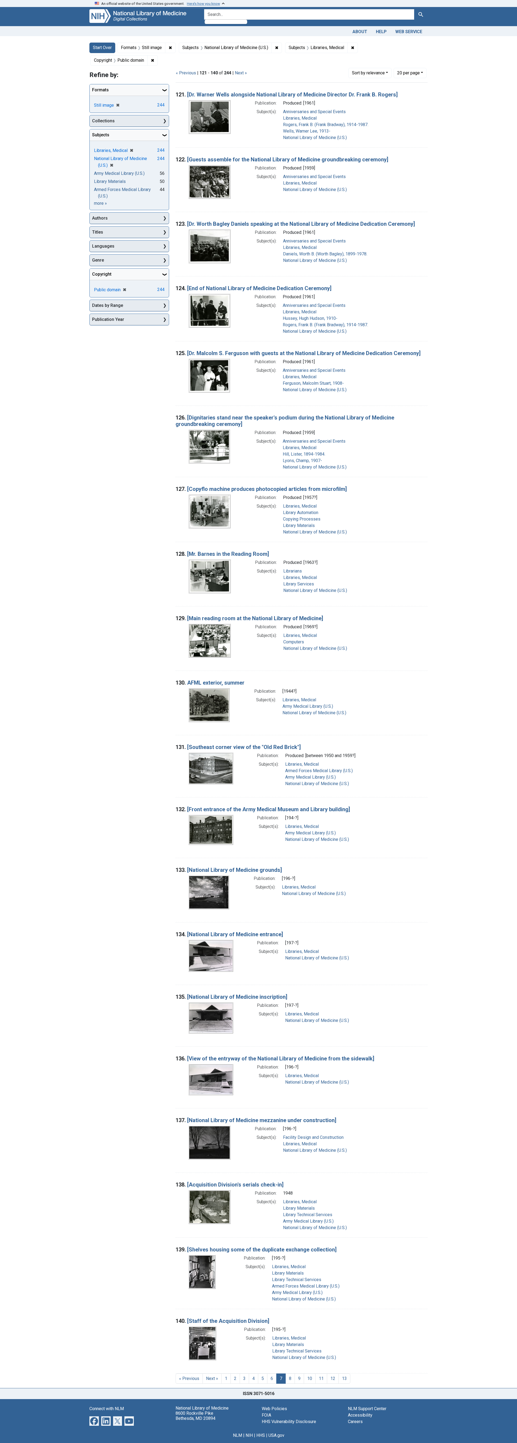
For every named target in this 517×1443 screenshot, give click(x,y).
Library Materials (299, 525)
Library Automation (300, 512)
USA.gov (276, 1435)
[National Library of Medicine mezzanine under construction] (261, 1120)
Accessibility (360, 1415)
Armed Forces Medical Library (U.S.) (319, 770)
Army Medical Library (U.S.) (307, 706)
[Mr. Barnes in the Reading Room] (228, 554)
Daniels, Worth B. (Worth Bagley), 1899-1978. (325, 253)
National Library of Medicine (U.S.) (315, 137)
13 (344, 1378)
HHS (260, 1435)
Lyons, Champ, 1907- (302, 460)
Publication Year (108, 319)
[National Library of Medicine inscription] (237, 997)
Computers (293, 641)
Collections (103, 120)
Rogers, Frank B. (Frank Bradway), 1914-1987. (325, 124)
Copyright (101, 274)
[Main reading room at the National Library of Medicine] (255, 618)
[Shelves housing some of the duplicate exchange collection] (262, 1249)
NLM (237, 1435)
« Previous (186, 72)
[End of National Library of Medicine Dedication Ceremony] (259, 288)
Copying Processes (301, 519)
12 (332, 1378)
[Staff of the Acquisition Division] (228, 1321)
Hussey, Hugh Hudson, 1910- (310, 318)
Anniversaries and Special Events (314, 111)
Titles (97, 232)
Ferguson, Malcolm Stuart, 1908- (313, 383)
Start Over (102, 47)
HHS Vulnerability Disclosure (289, 1421)
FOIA (266, 1415)
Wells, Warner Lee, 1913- (306, 131)
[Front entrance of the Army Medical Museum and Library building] (268, 809)
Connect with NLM (106, 1408)
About (359, 31)
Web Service (408, 31)
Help (381, 31)
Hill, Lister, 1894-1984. (304, 454)
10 (309, 1378)
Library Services (298, 584)
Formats (100, 89)
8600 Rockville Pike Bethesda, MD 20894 (195, 1416)
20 (408, 72)
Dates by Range (107, 305)
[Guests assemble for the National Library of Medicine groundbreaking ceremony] (287, 159)
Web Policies (274, 1408)
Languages (103, 246)
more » (100, 203)
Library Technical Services (307, 1214)
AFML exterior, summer (215, 682)
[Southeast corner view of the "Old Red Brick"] (244, 747)
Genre (98, 260)
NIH (249, 1435)
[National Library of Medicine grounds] (234, 870)
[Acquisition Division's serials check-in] (235, 1184)
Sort (368, 72)
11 (321, 1378)
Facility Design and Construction (313, 1137)
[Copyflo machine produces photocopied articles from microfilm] (267, 489)
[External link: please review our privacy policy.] (94, 1420)
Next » (241, 72)
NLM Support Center (367, 1408)
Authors (100, 218)
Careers (355, 1421)
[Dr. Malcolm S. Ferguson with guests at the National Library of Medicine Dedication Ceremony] (304, 353)
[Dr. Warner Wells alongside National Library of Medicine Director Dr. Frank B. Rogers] (292, 94)
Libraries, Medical (300, 118)
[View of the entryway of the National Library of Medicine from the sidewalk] (280, 1058)
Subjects (100, 134)
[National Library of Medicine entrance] (235, 934)
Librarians (292, 571)
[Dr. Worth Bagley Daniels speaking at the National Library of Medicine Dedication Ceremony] (301, 224)
